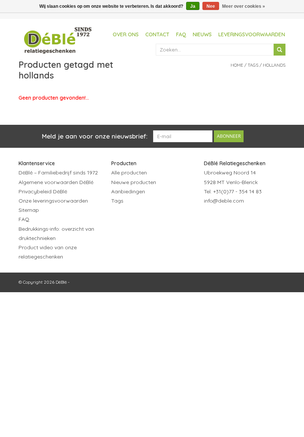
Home (237, 65)
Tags (253, 65)
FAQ (181, 34)
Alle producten (129, 172)
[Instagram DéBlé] (250, 219)
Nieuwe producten (133, 182)
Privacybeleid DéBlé (43, 191)
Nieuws (202, 34)
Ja (192, 6)
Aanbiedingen (128, 191)
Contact (157, 34)
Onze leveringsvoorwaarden (53, 200)
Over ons (126, 34)
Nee (210, 6)
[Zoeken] (279, 50)
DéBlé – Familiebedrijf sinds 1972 (58, 172)
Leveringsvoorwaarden (251, 34)
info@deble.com (224, 200)
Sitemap (29, 210)
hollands (274, 65)
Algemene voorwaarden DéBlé (56, 182)
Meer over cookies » (243, 6)
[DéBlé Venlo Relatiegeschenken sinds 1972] (58, 39)
